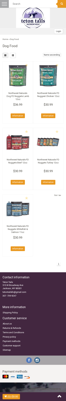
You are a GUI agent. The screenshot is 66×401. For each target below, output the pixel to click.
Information (17, 116)
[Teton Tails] (33, 18)
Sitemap (7, 350)
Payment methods (11, 341)
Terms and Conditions (13, 332)
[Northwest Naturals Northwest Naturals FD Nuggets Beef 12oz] (17, 142)
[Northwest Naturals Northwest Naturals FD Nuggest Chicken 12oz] (48, 75)
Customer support (11, 345)
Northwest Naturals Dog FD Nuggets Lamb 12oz (18, 96)
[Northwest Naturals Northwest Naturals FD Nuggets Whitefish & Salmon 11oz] (17, 208)
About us (7, 323)
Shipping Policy (10, 312)
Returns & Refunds (12, 328)
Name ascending (52, 55)
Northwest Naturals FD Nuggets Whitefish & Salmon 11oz (18, 229)
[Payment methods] (16, 377)
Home (5, 39)
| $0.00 (12, 396)
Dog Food (14, 39)
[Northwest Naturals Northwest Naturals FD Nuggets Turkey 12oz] (48, 142)
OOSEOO (43, 389)
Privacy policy (9, 337)
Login (58, 31)
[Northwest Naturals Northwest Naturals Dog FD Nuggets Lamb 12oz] (17, 75)
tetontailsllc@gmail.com (14, 292)
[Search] (62, 4)
